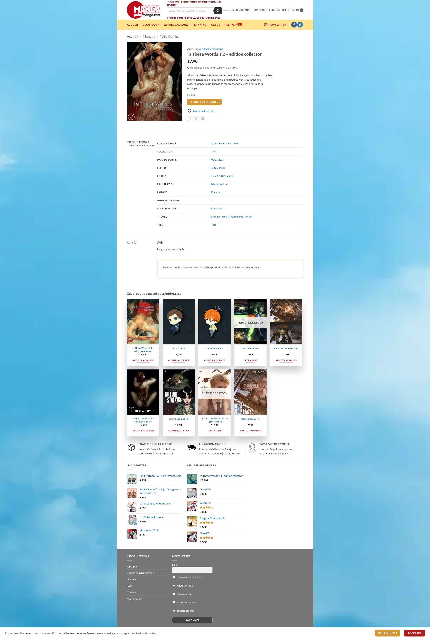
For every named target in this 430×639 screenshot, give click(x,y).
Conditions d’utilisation (140, 572)
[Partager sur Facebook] (190, 118)
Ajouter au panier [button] (143, 360)
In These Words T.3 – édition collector (143, 420)
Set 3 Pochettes (250, 348)
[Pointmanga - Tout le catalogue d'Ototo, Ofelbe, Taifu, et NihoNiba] (143, 10)
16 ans (214, 143)
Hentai (230, 24)
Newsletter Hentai (186, 602)
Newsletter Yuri (184, 594)
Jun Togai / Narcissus (211, 48)
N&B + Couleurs (219, 184)
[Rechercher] (218, 10)
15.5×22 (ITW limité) (222, 175)
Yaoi (213, 224)
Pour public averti (228, 143)
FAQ (129, 585)
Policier (225, 216)
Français (215, 192)
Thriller (248, 216)
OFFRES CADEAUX (176, 24)
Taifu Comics (169, 36)
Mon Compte (134, 598)
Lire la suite (250, 360)
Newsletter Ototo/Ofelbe (189, 577)
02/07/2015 (217, 159)
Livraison (132, 579)
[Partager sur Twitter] (196, 118)
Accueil (132, 24)
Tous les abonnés (185, 610)
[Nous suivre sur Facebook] (294, 25)
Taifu (213, 151)
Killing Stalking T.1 (178, 418)
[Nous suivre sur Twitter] (300, 25)
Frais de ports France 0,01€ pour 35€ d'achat (193, 17)
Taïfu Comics (218, 167)
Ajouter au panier (204, 101)
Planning (199, 24)
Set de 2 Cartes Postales (286, 348)
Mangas (149, 36)
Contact (131, 592)
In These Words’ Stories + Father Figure (215, 420)
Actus (215, 24)
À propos (132, 566)
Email (175, 564)
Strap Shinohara (214, 348)
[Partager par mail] (202, 118)
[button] (270, 10)
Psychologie (236, 216)
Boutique (150, 24)
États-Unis (216, 208)
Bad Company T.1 (250, 418)
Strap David (179, 348)
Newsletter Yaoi (185, 585)
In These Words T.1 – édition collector (143, 350)
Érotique (215, 216)
